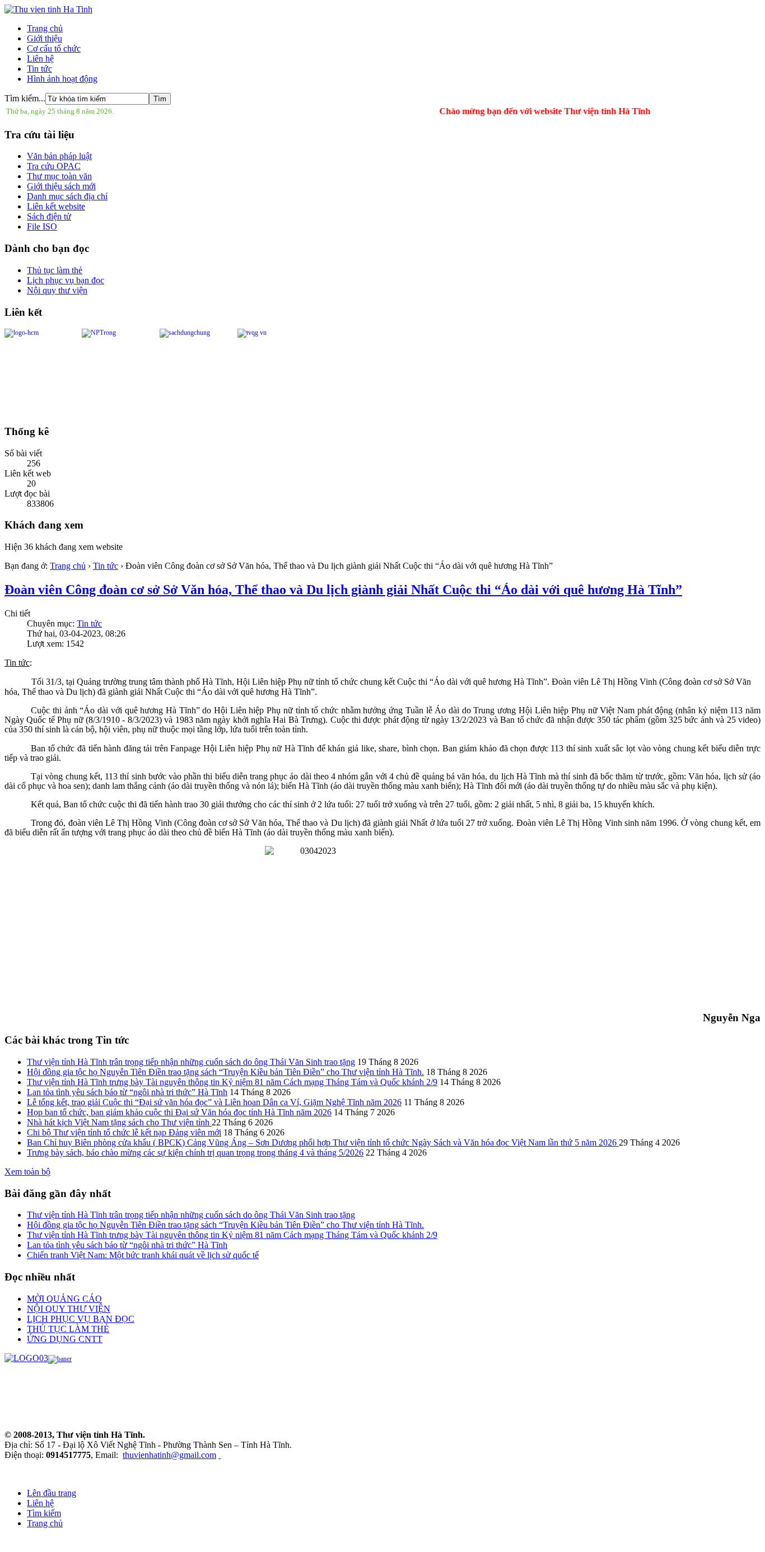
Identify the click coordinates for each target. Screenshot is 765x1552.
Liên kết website (56, 206)
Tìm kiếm (44, 1513)
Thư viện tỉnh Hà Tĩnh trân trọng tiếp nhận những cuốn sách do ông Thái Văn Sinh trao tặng (191, 1062)
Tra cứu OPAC (54, 166)
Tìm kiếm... (24, 98)
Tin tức (39, 68)
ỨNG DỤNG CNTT (64, 1339)
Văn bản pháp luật (59, 156)
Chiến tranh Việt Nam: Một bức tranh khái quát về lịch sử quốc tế (143, 1255)
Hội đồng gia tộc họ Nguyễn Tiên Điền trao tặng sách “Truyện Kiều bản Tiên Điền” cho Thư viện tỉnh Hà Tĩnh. (225, 1072)
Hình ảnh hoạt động (62, 78)
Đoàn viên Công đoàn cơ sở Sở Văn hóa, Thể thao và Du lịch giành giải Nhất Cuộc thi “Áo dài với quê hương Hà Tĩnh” (343, 589)
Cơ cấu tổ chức (54, 48)
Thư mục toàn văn (59, 176)
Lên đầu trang (51, 1493)
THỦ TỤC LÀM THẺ (68, 1329)
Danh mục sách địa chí (67, 196)
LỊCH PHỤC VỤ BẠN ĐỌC (80, 1319)
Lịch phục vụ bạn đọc (65, 280)
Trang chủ (45, 28)
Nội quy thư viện (57, 290)
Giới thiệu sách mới (61, 186)
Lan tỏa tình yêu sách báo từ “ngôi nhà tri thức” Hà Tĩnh (127, 1092)
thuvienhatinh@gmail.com (169, 1455)
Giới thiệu (44, 38)
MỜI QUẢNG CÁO (64, 1298)
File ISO (42, 226)
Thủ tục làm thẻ (54, 270)
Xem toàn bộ (27, 1171)
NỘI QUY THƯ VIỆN (68, 1308)
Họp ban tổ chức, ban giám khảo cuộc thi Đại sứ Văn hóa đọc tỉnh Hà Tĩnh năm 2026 (179, 1112)
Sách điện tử (49, 216)
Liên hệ (40, 58)
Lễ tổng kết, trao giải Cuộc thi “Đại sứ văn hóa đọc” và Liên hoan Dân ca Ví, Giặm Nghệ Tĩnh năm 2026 (214, 1102)
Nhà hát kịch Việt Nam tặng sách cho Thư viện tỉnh (119, 1122)
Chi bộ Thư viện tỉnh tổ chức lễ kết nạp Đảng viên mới (124, 1132)
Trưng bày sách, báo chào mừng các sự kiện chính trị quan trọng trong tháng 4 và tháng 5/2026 (195, 1152)
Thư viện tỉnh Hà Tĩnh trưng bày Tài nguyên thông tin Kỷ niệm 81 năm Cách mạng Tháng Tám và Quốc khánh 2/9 (232, 1082)
